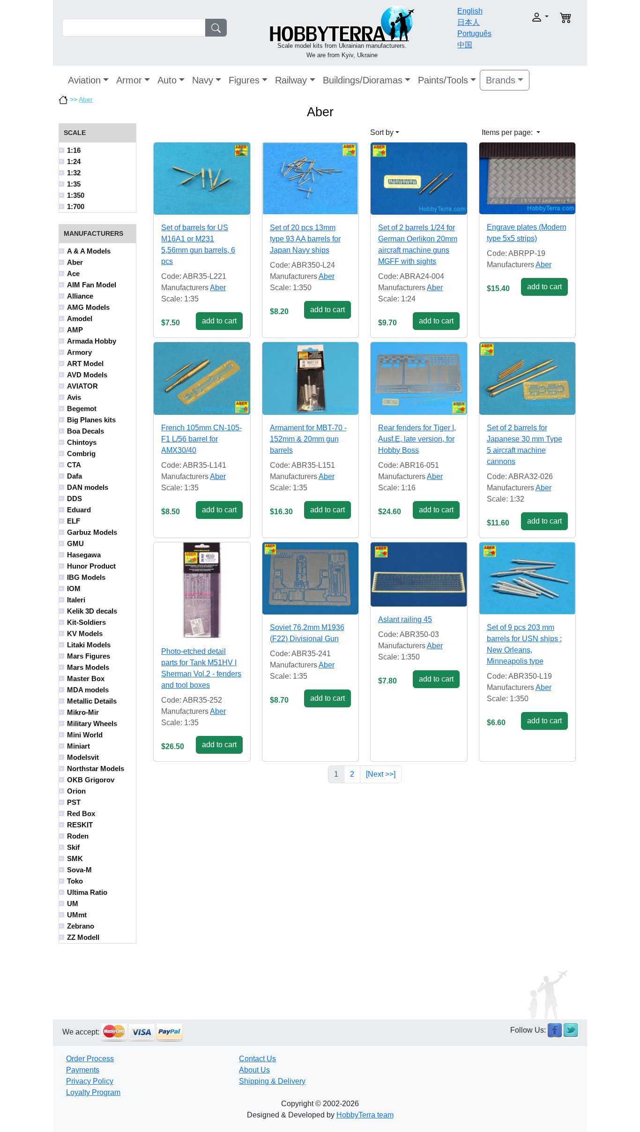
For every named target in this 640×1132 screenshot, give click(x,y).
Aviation (84, 80)
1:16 (74, 150)
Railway (291, 80)
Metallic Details (92, 701)
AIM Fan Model (91, 285)
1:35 (74, 184)
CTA (74, 465)
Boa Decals (85, 431)
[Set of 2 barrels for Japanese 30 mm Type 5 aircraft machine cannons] (527, 378)
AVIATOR (82, 386)
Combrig (81, 453)
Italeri (76, 600)
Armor (129, 80)
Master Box (85, 678)
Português (474, 33)
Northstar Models (95, 768)
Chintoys (82, 442)
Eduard (79, 510)
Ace (73, 273)
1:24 (74, 161)
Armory (79, 352)
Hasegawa (84, 555)
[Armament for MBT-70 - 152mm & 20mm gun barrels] (310, 378)
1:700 (75, 206)
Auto (167, 80)
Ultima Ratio (87, 892)
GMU (75, 543)
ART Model (85, 363)
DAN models (87, 487)
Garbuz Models (92, 532)
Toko (75, 881)
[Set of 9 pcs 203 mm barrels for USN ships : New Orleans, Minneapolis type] (527, 578)
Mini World (85, 735)
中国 (464, 45)
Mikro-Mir (83, 712)
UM (72, 903)
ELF (73, 521)
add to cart (219, 321)
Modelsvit (83, 757)
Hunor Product (91, 566)
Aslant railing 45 (405, 619)
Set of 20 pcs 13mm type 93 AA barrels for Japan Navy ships (305, 239)
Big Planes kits (91, 420)
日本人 (468, 22)
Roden (78, 836)
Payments (82, 1070)
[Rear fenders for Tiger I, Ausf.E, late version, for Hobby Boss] (419, 378)
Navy (202, 80)
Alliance (80, 296)
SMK (75, 858)
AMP (75, 330)
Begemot (82, 408)
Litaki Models (89, 645)
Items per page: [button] (508, 132)
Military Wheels (92, 723)
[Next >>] (380, 774)
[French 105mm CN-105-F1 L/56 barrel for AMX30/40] (202, 378)
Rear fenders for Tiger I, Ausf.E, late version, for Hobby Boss (417, 439)
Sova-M (79, 870)
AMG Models (88, 307)
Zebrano (80, 926)
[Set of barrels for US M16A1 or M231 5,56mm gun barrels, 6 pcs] (202, 178)
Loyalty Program (93, 1092)
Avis (74, 397)
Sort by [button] (382, 132)
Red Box (81, 813)
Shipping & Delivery (272, 1081)
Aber (86, 99)
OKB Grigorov (90, 780)
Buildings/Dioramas (362, 80)
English (470, 11)
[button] (525, 17)
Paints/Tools (443, 80)
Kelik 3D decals (92, 611)
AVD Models (87, 375)
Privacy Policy (89, 1081)
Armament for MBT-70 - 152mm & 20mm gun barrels (308, 439)
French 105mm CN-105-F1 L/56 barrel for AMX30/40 (201, 439)
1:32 (74, 173)
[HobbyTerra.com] (342, 23)
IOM (74, 588)
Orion (76, 791)
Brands (500, 80)
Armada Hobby (91, 341)
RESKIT (80, 825)
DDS (74, 498)
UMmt (77, 915)
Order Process (90, 1059)
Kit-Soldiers (86, 622)
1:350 (75, 195)
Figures (244, 80)
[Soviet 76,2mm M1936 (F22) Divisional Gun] (310, 578)
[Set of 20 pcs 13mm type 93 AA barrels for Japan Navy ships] (310, 178)
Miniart (78, 746)
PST (74, 802)
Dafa (74, 476)
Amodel (79, 318)
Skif (73, 847)
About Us (254, 1070)
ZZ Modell (83, 937)
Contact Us (257, 1059)
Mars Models (88, 667)
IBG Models (86, 577)
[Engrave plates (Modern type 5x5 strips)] (527, 178)
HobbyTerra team (365, 1115)
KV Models (85, 633)
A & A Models (89, 251)
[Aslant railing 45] (419, 574)
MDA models (88, 690)
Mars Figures (88, 656)
